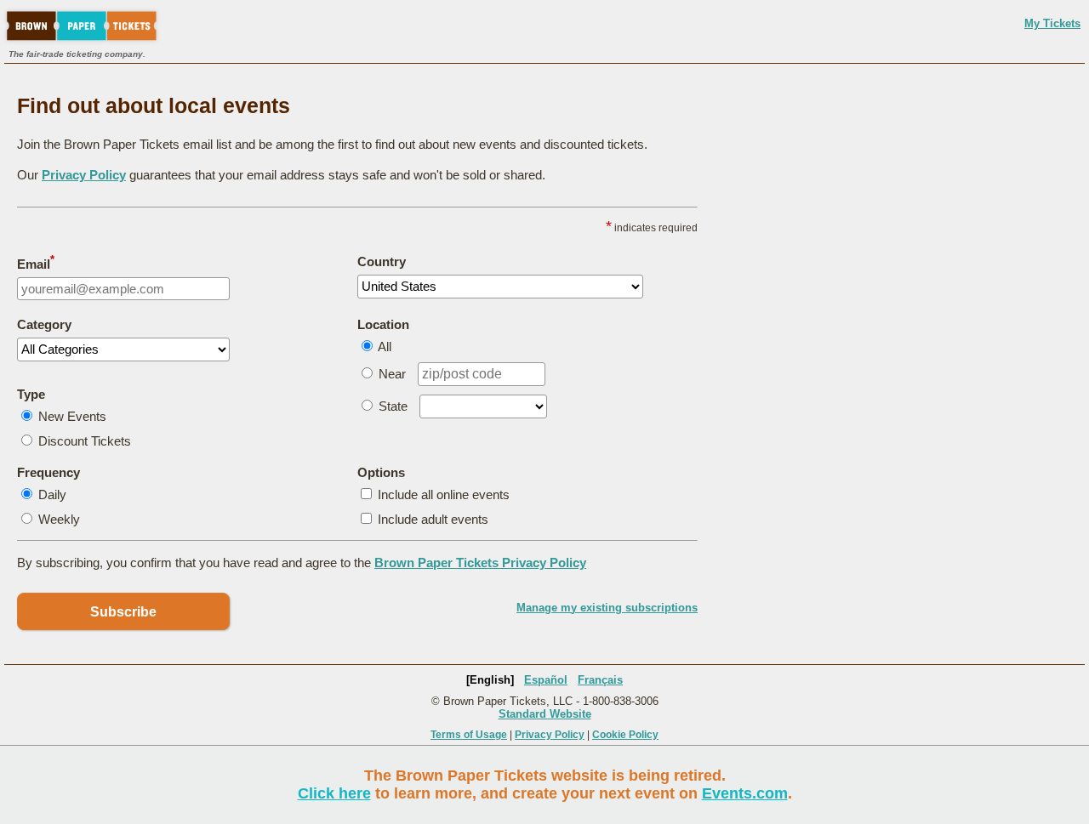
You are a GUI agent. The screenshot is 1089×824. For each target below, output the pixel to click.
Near (392, 374)
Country (381, 261)
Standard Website (545, 714)
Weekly (59, 519)
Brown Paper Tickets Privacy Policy (480, 562)
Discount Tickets (84, 441)
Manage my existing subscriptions (607, 607)
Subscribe (123, 612)
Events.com (745, 793)
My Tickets (1052, 23)
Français (600, 679)
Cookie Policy (625, 735)
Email (35, 262)
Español (545, 679)
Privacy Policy (84, 175)
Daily (52, 494)
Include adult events (433, 519)
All (384, 346)
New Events (72, 416)
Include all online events (444, 494)
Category (44, 324)
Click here (334, 793)
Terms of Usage (468, 735)
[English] (490, 679)
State (393, 406)
